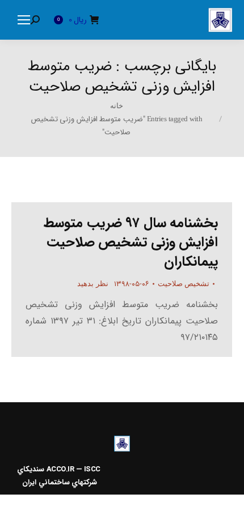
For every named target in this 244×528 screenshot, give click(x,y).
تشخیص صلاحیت (184, 283)
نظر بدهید (92, 283)
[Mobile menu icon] (24, 20)
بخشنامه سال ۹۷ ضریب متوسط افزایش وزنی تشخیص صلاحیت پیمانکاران (131, 242)
